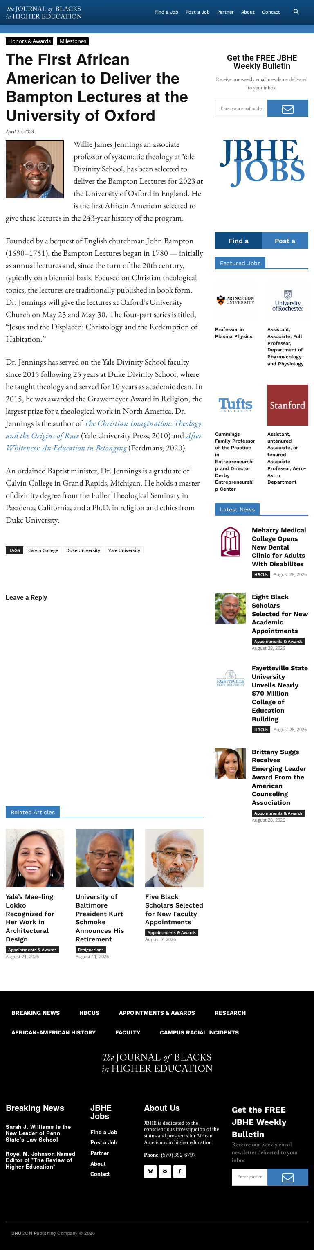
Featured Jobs (240, 263)
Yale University (124, 550)
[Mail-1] (165, 1171)
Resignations (90, 950)
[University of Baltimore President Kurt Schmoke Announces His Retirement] (105, 858)
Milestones (73, 41)
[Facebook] (179, 1171)
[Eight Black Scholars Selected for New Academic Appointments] (230, 608)
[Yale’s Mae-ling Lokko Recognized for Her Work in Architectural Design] (35, 858)
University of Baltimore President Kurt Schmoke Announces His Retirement (100, 918)
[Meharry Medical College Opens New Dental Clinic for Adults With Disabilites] (230, 541)
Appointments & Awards (32, 950)
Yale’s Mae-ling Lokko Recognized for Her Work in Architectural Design (30, 918)
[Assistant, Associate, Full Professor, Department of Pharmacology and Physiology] (287, 300)
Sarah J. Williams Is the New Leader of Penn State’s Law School (38, 1133)
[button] (296, 12)
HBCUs (261, 574)
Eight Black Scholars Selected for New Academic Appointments (280, 614)
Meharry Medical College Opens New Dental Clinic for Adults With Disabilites (279, 547)
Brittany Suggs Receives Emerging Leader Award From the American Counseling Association (279, 777)
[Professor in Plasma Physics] (235, 300)
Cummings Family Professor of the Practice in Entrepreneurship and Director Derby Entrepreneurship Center (235, 461)
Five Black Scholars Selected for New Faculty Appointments (174, 909)
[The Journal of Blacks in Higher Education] (44, 12)
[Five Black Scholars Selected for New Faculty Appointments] (174, 858)
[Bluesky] (150, 1171)
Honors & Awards (29, 41)
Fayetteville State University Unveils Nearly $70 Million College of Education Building (280, 693)
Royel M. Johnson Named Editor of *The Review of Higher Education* (40, 1160)
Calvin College (43, 550)
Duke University (83, 550)
